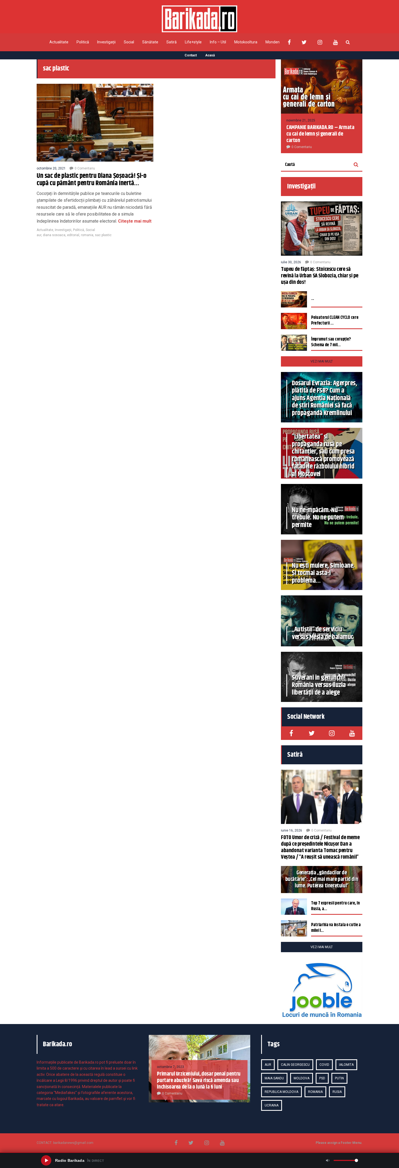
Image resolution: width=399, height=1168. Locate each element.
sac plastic (103, 235)
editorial (73, 235)
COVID (324, 1065)
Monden (272, 42)
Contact (191, 55)
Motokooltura (245, 42)
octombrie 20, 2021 (51, 168)
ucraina (271, 1105)
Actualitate (58, 42)
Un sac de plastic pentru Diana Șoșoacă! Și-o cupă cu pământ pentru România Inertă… (91, 180)
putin (339, 1078)
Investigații (106, 42)
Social (129, 42)
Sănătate (150, 42)
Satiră (171, 42)
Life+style (193, 42)
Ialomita (346, 1065)
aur (39, 235)
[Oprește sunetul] (327, 1160)
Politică (83, 42)
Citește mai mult (134, 221)
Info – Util (218, 42)
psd (322, 1078)
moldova (301, 1078)
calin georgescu (295, 1065)
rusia (337, 1092)
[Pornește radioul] (46, 1160)
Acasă (210, 55)
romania (87, 235)
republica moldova (281, 1092)
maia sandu (274, 1078)
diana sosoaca (54, 235)
